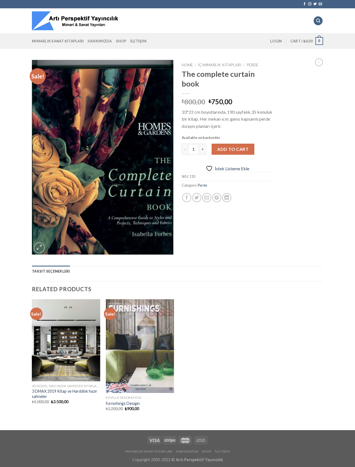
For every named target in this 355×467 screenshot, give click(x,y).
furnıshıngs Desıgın (123, 403)
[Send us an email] (320, 4)
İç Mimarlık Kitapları (219, 65)
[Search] (318, 21)
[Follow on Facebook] (304, 4)
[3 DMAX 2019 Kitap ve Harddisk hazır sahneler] (66, 340)
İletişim (138, 41)
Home (187, 65)
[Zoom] (39, 247)
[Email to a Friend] (206, 197)
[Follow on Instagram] (309, 4)
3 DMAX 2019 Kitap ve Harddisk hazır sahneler (64, 394)
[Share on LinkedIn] (226, 197)
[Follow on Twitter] (315, 4)
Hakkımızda (100, 41)
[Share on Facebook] (186, 197)
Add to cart (232, 149)
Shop (121, 41)
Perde (252, 65)
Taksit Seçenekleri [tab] (51, 271)
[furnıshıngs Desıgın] (140, 346)
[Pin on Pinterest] (216, 197)
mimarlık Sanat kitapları (58, 41)
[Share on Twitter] (196, 197)
